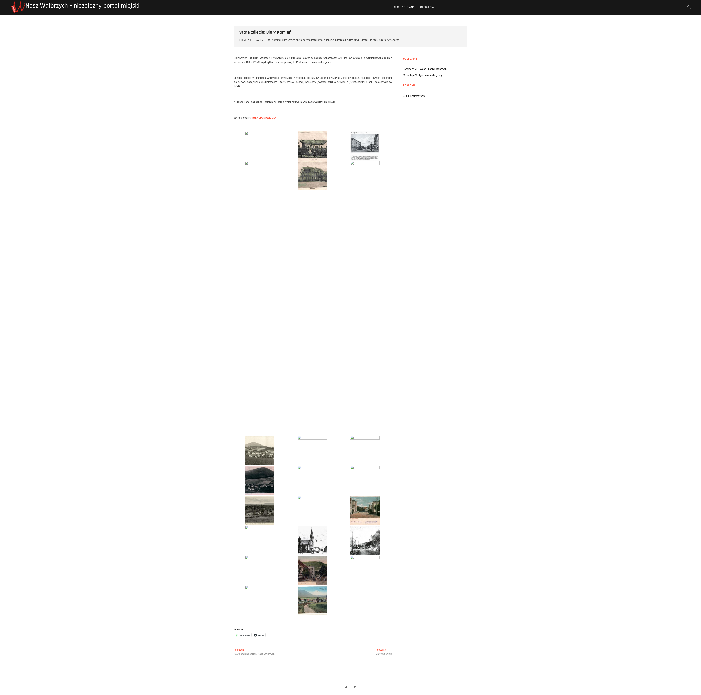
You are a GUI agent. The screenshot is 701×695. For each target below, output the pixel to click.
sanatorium (366, 40)
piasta (350, 40)
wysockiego (393, 40)
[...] (261, 40)
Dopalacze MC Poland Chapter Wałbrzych (425, 69)
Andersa (276, 40)
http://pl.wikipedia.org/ (264, 117)
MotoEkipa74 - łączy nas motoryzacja (423, 75)
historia (321, 40)
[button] (260, 146)
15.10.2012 (246, 40)
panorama (340, 40)
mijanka (330, 40)
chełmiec (300, 40)
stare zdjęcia (379, 40)
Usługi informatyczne (414, 96)
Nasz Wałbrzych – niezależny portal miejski (82, 6)
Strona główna (404, 7)
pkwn (356, 40)
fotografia (311, 40)
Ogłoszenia (426, 7)
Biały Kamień (288, 40)
